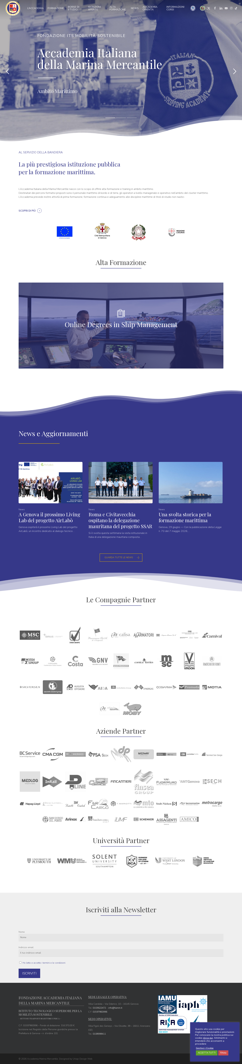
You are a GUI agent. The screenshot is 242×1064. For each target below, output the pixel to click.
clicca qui (208, 1038)
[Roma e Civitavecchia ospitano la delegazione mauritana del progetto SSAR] (120, 500)
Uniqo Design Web (82, 1058)
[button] (121, 557)
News (22, 509)
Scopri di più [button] (27, 210)
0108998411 (99, 1033)
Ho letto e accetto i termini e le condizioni (44, 962)
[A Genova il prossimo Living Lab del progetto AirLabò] (50, 497)
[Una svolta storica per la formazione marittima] (191, 497)
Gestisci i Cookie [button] (205, 1048)
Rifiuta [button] (223, 1052)
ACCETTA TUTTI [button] (206, 1052)
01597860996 (100, 1011)
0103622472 (99, 1007)
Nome (22, 931)
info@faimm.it (115, 1007)
